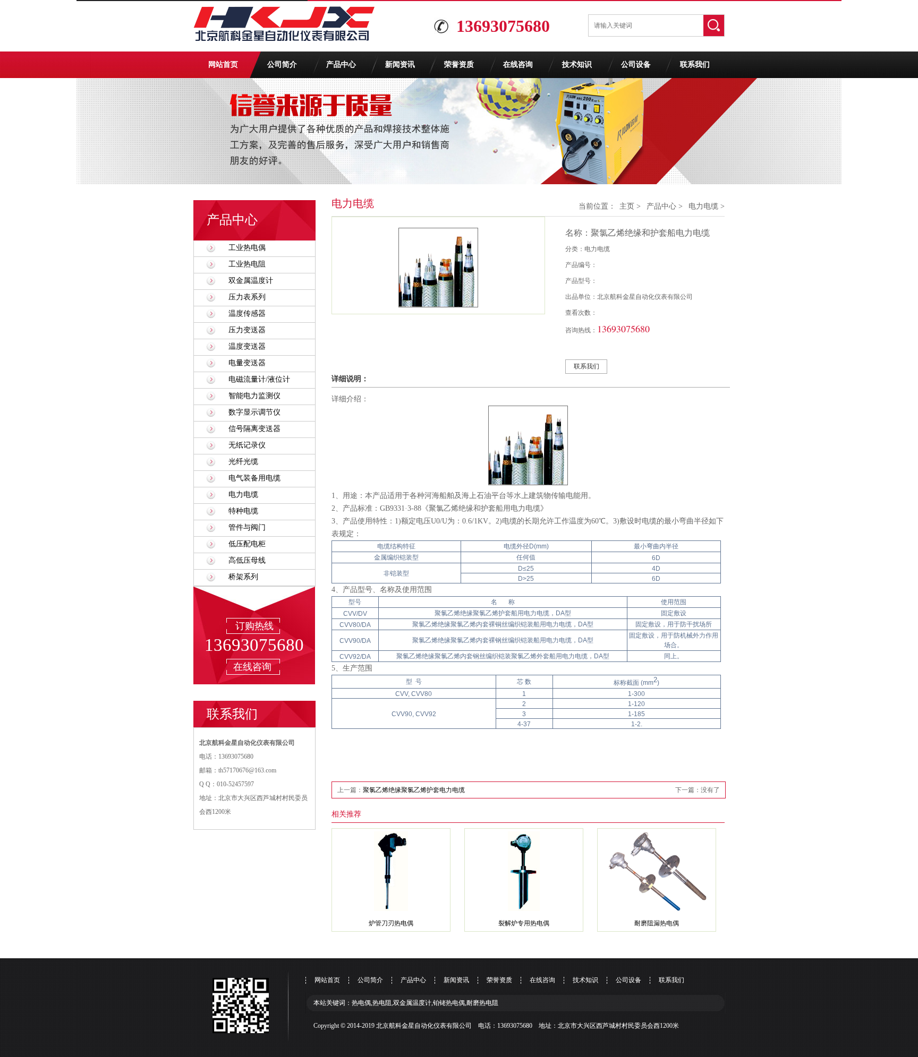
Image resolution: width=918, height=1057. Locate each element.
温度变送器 (247, 346)
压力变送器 (247, 330)
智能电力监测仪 (254, 396)
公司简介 (282, 64)
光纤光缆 (243, 462)
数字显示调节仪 (254, 412)
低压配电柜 (247, 544)
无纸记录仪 (247, 445)
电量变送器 (247, 363)
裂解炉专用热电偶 (523, 923)
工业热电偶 (247, 248)
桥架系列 (243, 577)
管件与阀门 (247, 527)
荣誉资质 (459, 64)
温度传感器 (247, 313)
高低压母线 (247, 560)
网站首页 (223, 64)
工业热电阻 (247, 264)
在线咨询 (518, 64)
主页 (626, 206)
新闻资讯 (400, 64)
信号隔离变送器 (254, 429)
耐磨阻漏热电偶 (656, 923)
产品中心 (341, 64)
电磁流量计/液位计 (259, 379)
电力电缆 (243, 495)
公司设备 (636, 64)
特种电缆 (243, 511)
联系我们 (695, 64)
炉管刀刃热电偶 (391, 923)
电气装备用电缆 (254, 478)
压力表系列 (247, 297)
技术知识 (577, 64)
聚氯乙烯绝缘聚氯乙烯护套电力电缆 (414, 790)
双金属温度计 (250, 281)
